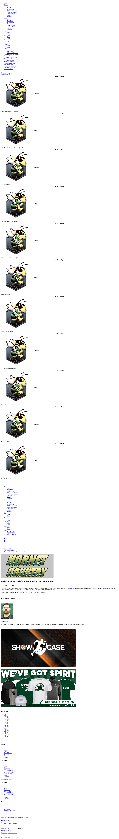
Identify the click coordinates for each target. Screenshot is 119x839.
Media (6, 48)
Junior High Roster (12, 10)
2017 (5, 728)
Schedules (9, 16)
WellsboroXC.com (8, 2)
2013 (5, 734)
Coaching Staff (11, 13)
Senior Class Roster (12, 12)
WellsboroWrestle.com (9, 67)
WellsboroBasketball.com (10, 57)
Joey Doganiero (17, 589)
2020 (5, 723)
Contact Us (8, 820)
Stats (5, 31)
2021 (5, 722)
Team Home (10, 7)
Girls (5, 18)
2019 (5, 725)
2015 (5, 731)
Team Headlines (11, 50)
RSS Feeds (10, 51)
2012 (5, 735)
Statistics (6, 756)
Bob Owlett (71, 588)
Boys (6, 5)
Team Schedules (8, 753)
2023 (5, 719)
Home (5, 3)
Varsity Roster (10, 9)
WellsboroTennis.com (9, 63)
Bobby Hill (31, 589)
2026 (5, 715)
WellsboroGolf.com (9, 60)
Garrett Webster (5, 589)
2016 (5, 729)
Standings (7, 35)
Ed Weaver (4, 621)
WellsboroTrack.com (9, 64)
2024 (5, 717)
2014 (5, 732)
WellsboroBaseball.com (10, 56)
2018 (5, 726)
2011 (5, 736)
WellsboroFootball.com (10, 58)
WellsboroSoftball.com (10, 61)
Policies (3, 820)
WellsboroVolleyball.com (10, 66)
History (9, 15)
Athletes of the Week (12, 53)
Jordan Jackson (106, 588)
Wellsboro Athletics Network (11, 54)
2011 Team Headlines (9, 550)
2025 (5, 716)
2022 (5, 720)
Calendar (6, 751)
